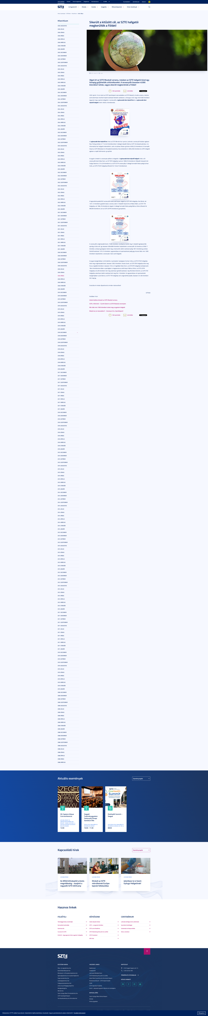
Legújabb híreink (64, 877)
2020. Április (61, 279)
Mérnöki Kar (61, 991)
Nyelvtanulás (61, 928)
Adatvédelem (136, 2)
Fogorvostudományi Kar (63, 978)
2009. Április (61, 719)
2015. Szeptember (63, 462)
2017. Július (61, 389)
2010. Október (62, 659)
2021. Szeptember (63, 222)
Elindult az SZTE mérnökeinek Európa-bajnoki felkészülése (101, 883)
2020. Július (61, 269)
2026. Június (61, 32)
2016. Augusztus (62, 425)
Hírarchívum (74, 13)
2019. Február (62, 325)
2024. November (62, 95)
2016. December (62, 412)
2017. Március (61, 402)
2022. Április (61, 199)
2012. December (62, 572)
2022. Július (61, 189)
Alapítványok (92, 968)
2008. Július (61, 749)
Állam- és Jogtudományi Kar (64, 968)
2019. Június (61, 312)
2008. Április (61, 755)
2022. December (62, 172)
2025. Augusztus (62, 65)
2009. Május (61, 715)
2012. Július (61, 589)
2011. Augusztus (62, 625)
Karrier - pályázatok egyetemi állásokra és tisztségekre (102, 988)
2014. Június (61, 512)
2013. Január (61, 569)
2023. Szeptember (63, 142)
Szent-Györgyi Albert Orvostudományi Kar (68, 993)
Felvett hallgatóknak (77, 1)
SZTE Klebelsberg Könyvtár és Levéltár (98, 932)
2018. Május (61, 355)
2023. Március (61, 162)
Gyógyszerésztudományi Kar (64, 983)
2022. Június (61, 192)
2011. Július (61, 629)
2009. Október (62, 699)
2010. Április (61, 679)
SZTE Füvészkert (93, 935)
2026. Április (61, 39)
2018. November (62, 335)
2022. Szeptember (63, 182)
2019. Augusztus (62, 305)
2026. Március (61, 42)
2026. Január (61, 49)
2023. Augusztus (62, 145)
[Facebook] (129, 984)
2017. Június (61, 392)
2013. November (62, 535)
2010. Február (62, 685)
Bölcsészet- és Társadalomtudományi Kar (68, 973)
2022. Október (62, 179)
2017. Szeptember (63, 382)
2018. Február (62, 365)
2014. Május (61, 515)
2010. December (62, 652)
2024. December (62, 92)
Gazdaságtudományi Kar (63, 980)
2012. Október (62, 579)
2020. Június (61, 272)
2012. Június (61, 592)
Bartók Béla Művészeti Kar (64, 970)
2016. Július (61, 429)
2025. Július (61, 69)
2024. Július (61, 109)
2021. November (62, 215)
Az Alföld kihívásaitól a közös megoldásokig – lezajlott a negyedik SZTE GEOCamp (72, 883)
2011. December (62, 612)
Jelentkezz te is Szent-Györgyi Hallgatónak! (133, 882)
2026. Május (61, 35)
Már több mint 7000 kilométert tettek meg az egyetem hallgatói (107, 307)
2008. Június (61, 752)
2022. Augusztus (62, 185)
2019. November (62, 295)
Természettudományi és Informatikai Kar (67, 998)
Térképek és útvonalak (128, 975)
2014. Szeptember (63, 502)
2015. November (62, 455)
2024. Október (62, 99)
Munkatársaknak (95, 1)
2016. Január (61, 449)
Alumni (105, 1)
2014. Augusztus (62, 505)
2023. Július (61, 149)
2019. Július (61, 309)
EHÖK (90, 983)
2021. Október (62, 219)
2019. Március (61, 322)
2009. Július (61, 709)
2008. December (62, 732)
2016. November (62, 415)
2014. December (62, 492)
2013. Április (61, 559)
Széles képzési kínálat (94, 922)
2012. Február (62, 605)
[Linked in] (123, 984)
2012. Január (61, 609)
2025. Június (61, 72)
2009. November (62, 695)
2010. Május (61, 675)
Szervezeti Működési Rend (95, 973)
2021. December (62, 212)
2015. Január (61, 489)
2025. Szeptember (63, 62)
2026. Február (62, 45)
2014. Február (62, 525)
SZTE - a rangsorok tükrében (96, 925)
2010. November (62, 655)
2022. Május (61, 195)
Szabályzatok (92, 970)
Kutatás (93, 7)
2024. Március (61, 122)
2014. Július (61, 509)
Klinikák (91, 999)
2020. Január (61, 289)
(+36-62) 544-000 (128, 970)
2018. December (62, 332)
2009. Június (61, 712)
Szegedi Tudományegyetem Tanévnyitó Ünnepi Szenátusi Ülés (91, 817)
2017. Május (61, 395)
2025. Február (62, 85)
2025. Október (62, 59)
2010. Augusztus (62, 665)
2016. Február (62, 445)
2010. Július (61, 669)
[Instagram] (134, 984)
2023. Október (62, 139)
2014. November (62, 495)
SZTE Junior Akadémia (94, 928)
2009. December (62, 692)
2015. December (62, 452)
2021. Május (61, 235)
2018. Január (61, 369)
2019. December (62, 292)
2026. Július (61, 29)
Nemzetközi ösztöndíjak (63, 925)
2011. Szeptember (63, 622)
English (144, 2)
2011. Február (62, 645)
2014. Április (61, 519)
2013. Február (62, 565)
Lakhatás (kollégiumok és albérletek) (130, 922)
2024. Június (61, 112)
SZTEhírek (68, 13)
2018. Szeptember (63, 342)
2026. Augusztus (62, 25)
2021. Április (61, 239)
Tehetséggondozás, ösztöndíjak (65, 922)
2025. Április (61, 79)
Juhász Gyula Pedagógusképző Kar (66, 985)
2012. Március (61, 602)
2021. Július (61, 229)
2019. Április (61, 319)
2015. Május (61, 475)
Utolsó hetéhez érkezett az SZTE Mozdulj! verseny (103, 300)
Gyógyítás (104, 7)
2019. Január (61, 329)
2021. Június (61, 232)
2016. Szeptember (63, 422)
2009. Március (61, 722)
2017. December (62, 372)
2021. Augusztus (62, 225)
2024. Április (61, 119)
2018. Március (61, 362)
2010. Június (61, 672)
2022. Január (61, 209)
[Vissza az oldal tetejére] (147, 951)
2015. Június (61, 472)
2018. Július (61, 349)
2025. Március (61, 82)
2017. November (62, 375)
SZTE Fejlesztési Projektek (95, 985)
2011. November (62, 615)
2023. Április (61, 159)
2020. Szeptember (63, 262)
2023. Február (62, 165)
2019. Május (61, 315)
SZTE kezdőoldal (61, 1)
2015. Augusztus (62, 465)
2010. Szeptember (63, 662)
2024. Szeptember (63, 102)
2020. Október (62, 259)
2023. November (62, 135)
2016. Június (61, 432)
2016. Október (62, 419)
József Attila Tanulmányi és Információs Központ (100, 978)
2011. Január (61, 649)
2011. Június (61, 632)
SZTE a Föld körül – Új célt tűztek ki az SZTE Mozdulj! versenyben (107, 304)
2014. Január (61, 529)
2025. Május (61, 75)
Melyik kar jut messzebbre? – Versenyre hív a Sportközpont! (106, 311)
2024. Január (61, 129)
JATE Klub (91, 938)
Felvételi (68, 1)
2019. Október (62, 299)
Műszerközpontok (117, 7)
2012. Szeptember (63, 582)
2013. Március (61, 562)
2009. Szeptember (63, 702)
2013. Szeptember (63, 542)
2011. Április (61, 639)
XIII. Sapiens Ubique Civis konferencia (67, 815)
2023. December (62, 132)
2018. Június (61, 352)
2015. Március (61, 482)
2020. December (62, 252)
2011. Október (62, 619)
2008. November (62, 735)
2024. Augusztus (62, 105)
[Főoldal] (61, 7)
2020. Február (62, 285)
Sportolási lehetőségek (126, 925)
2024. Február (62, 125)
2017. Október (62, 379)
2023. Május (61, 155)
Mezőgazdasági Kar (62, 988)
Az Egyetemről (73, 7)
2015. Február (62, 485)
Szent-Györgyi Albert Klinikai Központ (98, 996)
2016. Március (61, 442)
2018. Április (61, 359)
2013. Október (62, 539)
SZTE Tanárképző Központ (64, 996)
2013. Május (61, 555)
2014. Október (62, 499)
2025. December (62, 52)
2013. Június (61, 552)
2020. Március (61, 282)
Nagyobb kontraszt (149, 2)
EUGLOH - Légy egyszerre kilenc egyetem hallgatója (70, 935)
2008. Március (61, 762)
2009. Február (62, 725)
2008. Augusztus (62, 745)
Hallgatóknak (86, 1)
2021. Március (61, 242)
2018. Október (62, 339)
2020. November (62, 255)
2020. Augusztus (62, 265)
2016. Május (61, 435)
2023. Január (61, 169)
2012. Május (61, 595)
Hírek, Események (132, 7)
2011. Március (61, 642)
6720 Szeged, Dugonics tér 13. (131, 968)
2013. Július (61, 549)
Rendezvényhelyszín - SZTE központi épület (99, 980)
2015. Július (61, 469)
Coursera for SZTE (62, 932)
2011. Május (61, 635)
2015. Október (62, 459)
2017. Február (62, 405)
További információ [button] (79, 1013)
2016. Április (61, 439)
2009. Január (61, 729)
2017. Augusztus (62, 385)
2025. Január (61, 89)
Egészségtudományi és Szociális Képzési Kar (68, 975)
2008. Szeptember (63, 742)
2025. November (62, 55)
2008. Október (62, 739)
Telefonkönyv (126, 2)
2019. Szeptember (63, 302)
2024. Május (61, 115)
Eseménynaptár (138, 779)
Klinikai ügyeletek (93, 1001)
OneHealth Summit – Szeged (115, 815)
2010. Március (61, 682)
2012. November (62, 575)
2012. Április (61, 599)
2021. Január (61, 249)
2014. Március (61, 522)
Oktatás (84, 7)
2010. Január (61, 689)
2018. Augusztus (62, 345)
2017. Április (61, 399)
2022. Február (62, 205)
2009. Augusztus (62, 705)
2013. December (62, 532)
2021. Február (62, 245)
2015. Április (61, 479)
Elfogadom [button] (202, 1013)
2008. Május (61, 759)
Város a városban (125, 932)
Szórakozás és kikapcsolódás (128, 928)
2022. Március (61, 202)
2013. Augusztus (62, 545)
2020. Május (80, 13)
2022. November (62, 175)
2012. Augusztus (62, 585)
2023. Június (61, 152)
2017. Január (61, 409)
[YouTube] (140, 984)
